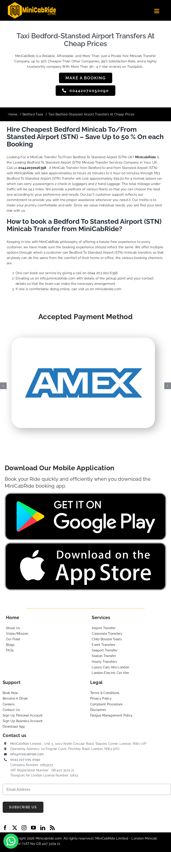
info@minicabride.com (57, 278)
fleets (103, 189)
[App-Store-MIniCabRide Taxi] (85, 544)
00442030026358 (32, 168)
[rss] (52, 827)
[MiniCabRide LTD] (32, 4)
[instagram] (24, 827)
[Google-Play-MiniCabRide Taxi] (85, 494)
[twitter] (14, 827)
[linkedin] (42, 827)
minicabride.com (108, 289)
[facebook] (5, 827)
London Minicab (144, 838)
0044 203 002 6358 (103, 273)
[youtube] (33, 827)
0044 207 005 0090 (25, 759)
